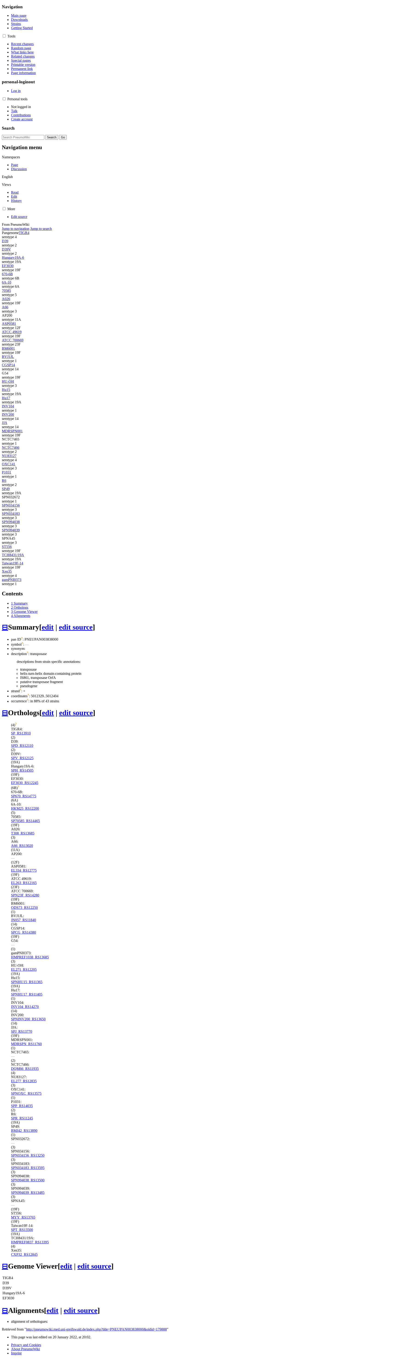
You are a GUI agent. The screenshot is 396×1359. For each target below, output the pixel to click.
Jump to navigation (15, 229)
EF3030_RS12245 (24, 783)
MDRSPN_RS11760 (26, 1044)
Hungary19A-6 (13, 258)
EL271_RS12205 (24, 969)
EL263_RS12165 (24, 883)
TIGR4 (24, 233)
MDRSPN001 (12, 431)
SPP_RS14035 (22, 1106)
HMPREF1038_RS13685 (30, 957)
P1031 (6, 472)
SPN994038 (11, 522)
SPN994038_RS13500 (27, 1180)
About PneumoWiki (25, 1349)
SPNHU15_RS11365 (26, 982)
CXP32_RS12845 (24, 1254)
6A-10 (6, 282)
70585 (6, 291)
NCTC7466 (10, 447)
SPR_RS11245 (22, 1118)
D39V (6, 249)
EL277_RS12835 (24, 1081)
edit (48, 627)
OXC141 (8, 464)
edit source (76, 627)
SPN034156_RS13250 (27, 1155)
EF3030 (8, 266)
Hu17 (6, 398)
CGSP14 (8, 365)
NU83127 (9, 456)
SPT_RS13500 (22, 1230)
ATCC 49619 (12, 332)
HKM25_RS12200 (25, 808)
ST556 (7, 547)
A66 (5, 307)
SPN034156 (11, 505)
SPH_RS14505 (22, 770)
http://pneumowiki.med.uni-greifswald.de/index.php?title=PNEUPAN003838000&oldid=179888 (96, 1329)
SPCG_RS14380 (23, 932)
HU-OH (8, 381)
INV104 (8, 406)
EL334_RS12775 (24, 870)
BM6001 (8, 348)
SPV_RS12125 (22, 758)
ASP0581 (9, 324)
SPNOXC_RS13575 (26, 1093)
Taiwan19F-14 (12, 563)
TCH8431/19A (13, 555)
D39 (5, 241)
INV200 (8, 414)
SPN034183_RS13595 (27, 1168)
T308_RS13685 (22, 833)
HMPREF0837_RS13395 (30, 1242)
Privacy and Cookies (26, 1345)
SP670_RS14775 (23, 796)
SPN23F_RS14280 (25, 895)
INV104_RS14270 (25, 1007)
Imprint (16, 1353)
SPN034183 (11, 514)
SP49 (6, 489)
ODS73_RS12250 (24, 908)
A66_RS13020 (22, 846)
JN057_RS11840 (23, 920)
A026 (6, 299)
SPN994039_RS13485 (27, 1192)
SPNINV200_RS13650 (28, 1019)
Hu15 (6, 390)
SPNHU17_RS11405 (26, 994)
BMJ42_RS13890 (24, 1131)
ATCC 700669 (12, 340)
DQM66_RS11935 (25, 1069)
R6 (4, 481)
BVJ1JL (8, 357)
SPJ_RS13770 (21, 1031)
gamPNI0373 (11, 580)
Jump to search (41, 229)
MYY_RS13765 (23, 1217)
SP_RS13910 (21, 733)
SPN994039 (11, 530)
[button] (4, 35)
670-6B (7, 274)
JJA (4, 423)
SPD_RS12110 (22, 746)
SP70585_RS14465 (25, 821)
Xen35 (7, 571)
